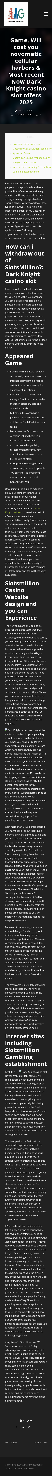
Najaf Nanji (25, 110)
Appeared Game (21, 153)
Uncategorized (23, 114)
